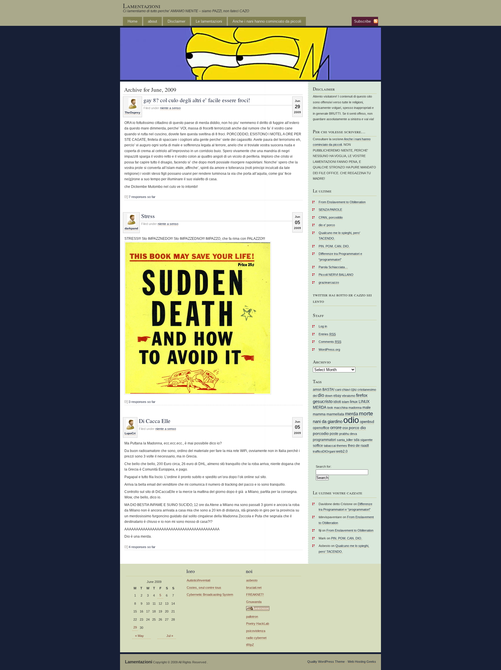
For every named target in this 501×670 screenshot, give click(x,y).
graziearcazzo (329, 282)
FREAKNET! (255, 594)
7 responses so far (142, 197)
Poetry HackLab (257, 623)
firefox (362, 395)
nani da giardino (327, 421)
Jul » (169, 635)
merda (351, 413)
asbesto (251, 580)
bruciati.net (254, 587)
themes (342, 445)
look (330, 407)
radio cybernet (256, 638)
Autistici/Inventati (198, 580)
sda (357, 440)
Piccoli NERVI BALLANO (336, 274)
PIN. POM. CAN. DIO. (334, 246)
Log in (323, 326)
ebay (337, 395)
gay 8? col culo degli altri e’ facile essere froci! (197, 100)
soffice (318, 445)
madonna (355, 407)
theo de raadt (358, 445)
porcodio (321, 433)
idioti (337, 402)
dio (321, 395)
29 (135, 627)
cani (338, 389)
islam (345, 402)
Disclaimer (176, 21)
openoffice (321, 428)
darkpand (131, 228)
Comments (330, 341)
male (366, 407)
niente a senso (170, 108)
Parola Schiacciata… (333, 267)
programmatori (324, 440)
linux (354, 401)
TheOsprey (132, 112)
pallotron (252, 616)
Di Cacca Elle (154, 420)
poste (334, 433)
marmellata (335, 414)
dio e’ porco (327, 225)
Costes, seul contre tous (204, 587)
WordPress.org (329, 349)
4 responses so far (142, 547)
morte (366, 413)
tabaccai (330, 445)
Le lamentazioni (209, 21)
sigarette (366, 440)
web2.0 (342, 451)
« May (139, 635)
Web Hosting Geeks (362, 661)
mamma (319, 414)
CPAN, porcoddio (331, 217)
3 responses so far (142, 402)
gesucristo (323, 401)
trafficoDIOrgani (324, 451)
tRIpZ (250, 644)
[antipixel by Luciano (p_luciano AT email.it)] (257, 609)
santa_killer (345, 440)
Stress (148, 215)
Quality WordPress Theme (326, 661)
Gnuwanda (254, 602)
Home (132, 21)
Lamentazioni (141, 5)
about (152, 21)
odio (351, 420)
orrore (336, 427)
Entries (327, 334)
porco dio (357, 428)
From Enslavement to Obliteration (342, 202)
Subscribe (362, 21)
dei (315, 395)
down (329, 395)
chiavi (346, 389)
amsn (317, 389)
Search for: (323, 466)
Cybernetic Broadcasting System (210, 594)
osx (345, 428)
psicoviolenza (255, 631)
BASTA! (328, 389)
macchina (341, 407)
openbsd (367, 421)
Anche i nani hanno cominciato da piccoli (267, 21)
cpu (354, 389)
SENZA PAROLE (330, 209)
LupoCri (130, 433)
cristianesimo (366, 389)
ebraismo (348, 395)
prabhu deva (348, 433)
